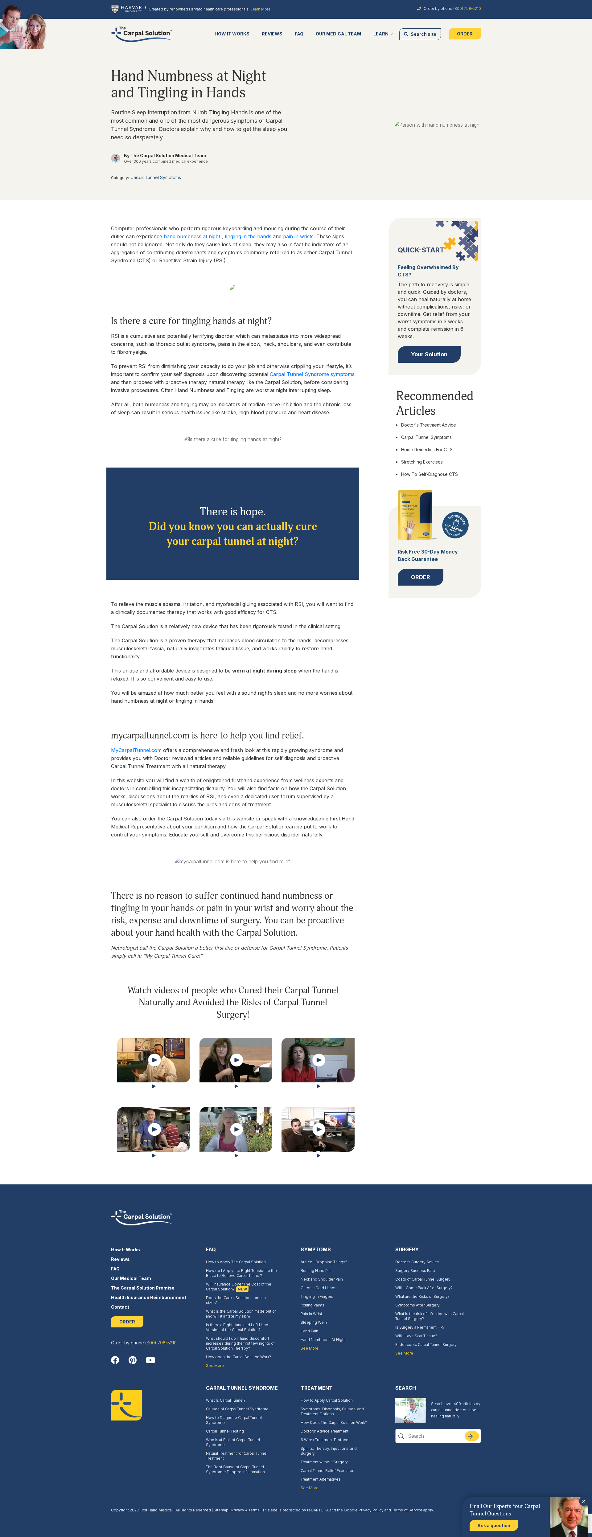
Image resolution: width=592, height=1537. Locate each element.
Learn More (260, 9)
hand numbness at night (193, 236)
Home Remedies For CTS (427, 449)
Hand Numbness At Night (323, 1339)
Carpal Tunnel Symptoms (155, 177)
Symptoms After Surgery (417, 1305)
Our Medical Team (338, 33)
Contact (120, 1307)
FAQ (299, 33)
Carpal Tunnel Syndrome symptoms (312, 374)
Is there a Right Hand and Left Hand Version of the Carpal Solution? (237, 1327)
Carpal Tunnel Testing (225, 1431)
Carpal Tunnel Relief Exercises (327, 1470)
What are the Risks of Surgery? (422, 1296)
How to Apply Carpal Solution (327, 1400)
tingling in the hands (249, 236)
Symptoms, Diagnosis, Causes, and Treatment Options (332, 1411)
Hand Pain (309, 1331)
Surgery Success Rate (415, 1270)
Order (465, 33)
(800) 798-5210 (467, 8)
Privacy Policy (371, 1510)
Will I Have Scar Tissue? (416, 1336)
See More (215, 1365)
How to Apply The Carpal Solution (236, 1262)
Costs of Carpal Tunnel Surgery (422, 1279)
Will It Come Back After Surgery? (424, 1288)
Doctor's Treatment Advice (428, 424)
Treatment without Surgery (324, 1462)
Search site (423, 34)
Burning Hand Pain (317, 1270)
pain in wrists (298, 236)
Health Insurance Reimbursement (148, 1297)
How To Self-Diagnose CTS (429, 473)
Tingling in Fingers (317, 1296)
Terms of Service (407, 1510)
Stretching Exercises (422, 461)
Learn (380, 33)
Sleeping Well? (314, 1322)
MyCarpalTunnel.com (136, 750)
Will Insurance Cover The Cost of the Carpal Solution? (238, 1286)
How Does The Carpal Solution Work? (334, 1422)
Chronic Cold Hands (318, 1288)
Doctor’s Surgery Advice (417, 1262)
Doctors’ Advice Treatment (324, 1431)
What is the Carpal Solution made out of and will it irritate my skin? (241, 1313)
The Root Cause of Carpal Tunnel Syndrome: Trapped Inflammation (235, 1469)
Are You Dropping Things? (324, 1262)
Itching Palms (312, 1305)
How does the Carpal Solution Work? (238, 1357)
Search (475, 1438)
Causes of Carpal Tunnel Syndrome (237, 1409)
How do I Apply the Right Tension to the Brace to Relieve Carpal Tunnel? (241, 1273)
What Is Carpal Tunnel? (225, 1400)
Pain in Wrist (311, 1313)
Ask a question (493, 1525)
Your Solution (429, 354)
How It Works (232, 33)
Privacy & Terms (245, 1510)
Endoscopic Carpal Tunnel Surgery (426, 1344)
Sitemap (221, 1510)
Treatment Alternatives (321, 1479)
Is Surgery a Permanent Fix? (419, 1327)
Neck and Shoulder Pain (322, 1279)
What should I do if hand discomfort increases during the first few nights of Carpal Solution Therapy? (240, 1343)
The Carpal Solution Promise (143, 1287)
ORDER (127, 1321)
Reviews (272, 33)
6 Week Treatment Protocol (325, 1439)
